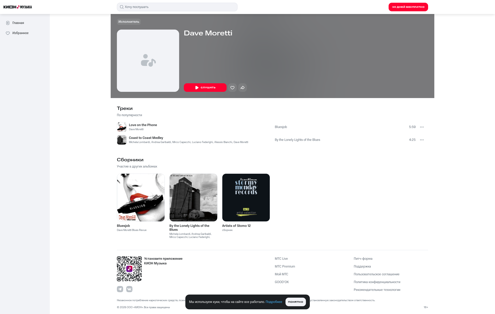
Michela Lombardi (139, 142)
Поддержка (362, 266)
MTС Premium (285, 266)
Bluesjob (281, 127)
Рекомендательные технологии (377, 290)
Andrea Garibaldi (161, 142)
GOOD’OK (282, 282)
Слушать (208, 87)
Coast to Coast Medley (146, 138)
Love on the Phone (143, 125)
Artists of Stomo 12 (236, 226)
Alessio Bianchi (223, 142)
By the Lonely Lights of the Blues (297, 140)
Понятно (295, 302)
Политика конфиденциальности (377, 282)
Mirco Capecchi (181, 142)
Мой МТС (281, 274)
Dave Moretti (136, 129)
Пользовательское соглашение (377, 274)
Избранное (20, 33)
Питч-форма (363, 258)
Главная (18, 23)
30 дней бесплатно (408, 7)
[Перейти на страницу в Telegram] (120, 289)
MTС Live (281, 258)
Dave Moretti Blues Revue (131, 230)
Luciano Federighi (202, 142)
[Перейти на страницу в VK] (129, 289)
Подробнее (274, 302)
